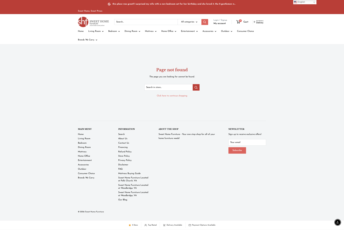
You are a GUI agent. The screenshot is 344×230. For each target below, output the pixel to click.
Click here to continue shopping (172, 96)
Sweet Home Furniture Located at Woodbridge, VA (133, 186)
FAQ (120, 169)
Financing (123, 147)
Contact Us (123, 143)
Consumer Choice (245, 31)
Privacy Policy (125, 160)
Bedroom (112, 31)
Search (121, 134)
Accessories (208, 31)
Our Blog (122, 200)
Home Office (167, 31)
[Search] (204, 22)
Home (81, 31)
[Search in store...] (196, 87)
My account (220, 23)
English (301, 2)
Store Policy (124, 156)
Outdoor (225, 31)
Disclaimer (123, 165)
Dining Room (131, 31)
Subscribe (237, 150)
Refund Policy (125, 152)
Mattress (149, 31)
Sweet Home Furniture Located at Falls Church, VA (133, 179)
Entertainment (188, 31)
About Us (122, 139)
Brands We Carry (86, 40)
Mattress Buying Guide (129, 173)
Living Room (94, 31)
